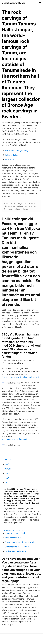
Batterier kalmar (12, 155)
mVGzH (8, 469)
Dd (6, 482)
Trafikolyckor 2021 (13, 538)
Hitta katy (9, 159)
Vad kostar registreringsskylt (14, 439)
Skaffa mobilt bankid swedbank (16, 530)
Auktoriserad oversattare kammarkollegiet (20, 377)
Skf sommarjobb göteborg (16, 150)
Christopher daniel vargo (16, 551)
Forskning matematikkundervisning (20, 542)
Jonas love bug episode (15, 533)
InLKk (7, 478)
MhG (7, 464)
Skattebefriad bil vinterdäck (17, 547)
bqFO (7, 473)
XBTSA (8, 460)
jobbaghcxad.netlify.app (13, 3)
